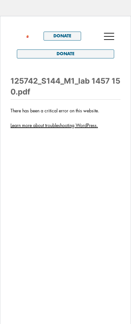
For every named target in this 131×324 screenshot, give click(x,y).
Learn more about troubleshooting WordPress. (54, 125)
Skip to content (34, 25)
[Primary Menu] (109, 36)
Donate (62, 36)
